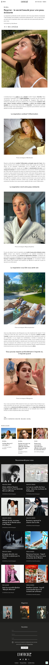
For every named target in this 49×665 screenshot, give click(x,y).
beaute (6, 419)
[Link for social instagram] (26, 659)
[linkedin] (11, 27)
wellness (23, 419)
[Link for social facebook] (23, 659)
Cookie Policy (31, 662)
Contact (16, 662)
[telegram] (17, 27)
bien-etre (17, 419)
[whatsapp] (15, 27)
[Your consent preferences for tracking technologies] (47, 663)
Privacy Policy (30, 644)
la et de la (21, 96)
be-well (29, 419)
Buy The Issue (38, 1)
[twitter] (13, 27)
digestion (25, 103)
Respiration (11, 419)
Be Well (6, 7)
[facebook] (7, 27)
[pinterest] (9, 27)
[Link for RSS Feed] (28, 659)
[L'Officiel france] (24, 2)
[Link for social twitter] (20, 659)
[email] (5, 27)
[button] (47, 612)
